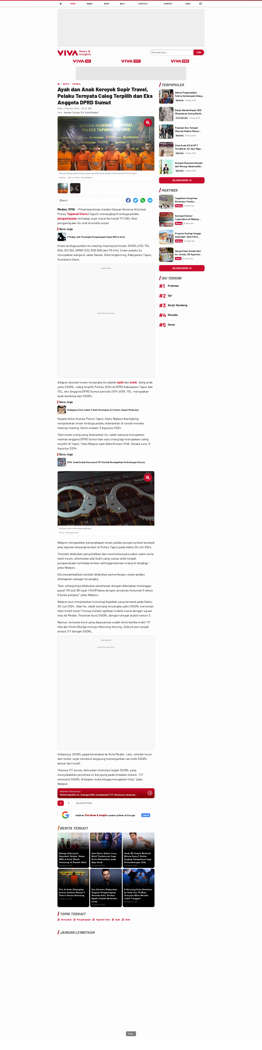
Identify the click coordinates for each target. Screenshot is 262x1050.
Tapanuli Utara (77, 214)
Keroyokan (66, 919)
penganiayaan (67, 218)
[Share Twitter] (135, 200)
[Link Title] (166, 96)
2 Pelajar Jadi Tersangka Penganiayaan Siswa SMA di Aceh (96, 237)
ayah (120, 382)
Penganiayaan (84, 919)
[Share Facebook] (128, 200)
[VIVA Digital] (81, 61)
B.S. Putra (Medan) (89, 112)
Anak (127, 919)
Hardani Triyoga (72, 112)
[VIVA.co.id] (75, 52)
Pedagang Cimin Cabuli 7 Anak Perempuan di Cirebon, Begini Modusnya (103, 410)
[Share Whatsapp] (142, 200)
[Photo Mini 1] (62, 188)
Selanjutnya (84, 803)
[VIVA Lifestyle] (130, 61)
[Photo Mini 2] (75, 188)
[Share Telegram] (150, 200)
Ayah (117, 919)
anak (133, 382)
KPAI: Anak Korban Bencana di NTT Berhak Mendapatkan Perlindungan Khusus (106, 462)
